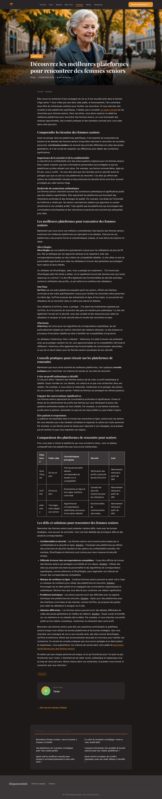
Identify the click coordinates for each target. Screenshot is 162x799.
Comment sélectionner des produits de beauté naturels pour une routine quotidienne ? (105, 749)
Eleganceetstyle (18, 783)
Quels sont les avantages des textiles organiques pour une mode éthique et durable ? (105, 759)
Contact (51, 784)
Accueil (43, 4)
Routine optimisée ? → (140, 4)
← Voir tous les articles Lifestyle (52, 707)
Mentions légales (38, 784)
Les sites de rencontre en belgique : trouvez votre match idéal (104, 740)
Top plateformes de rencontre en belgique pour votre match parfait (54, 749)
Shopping (98, 4)
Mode (88, 4)
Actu (51, 4)
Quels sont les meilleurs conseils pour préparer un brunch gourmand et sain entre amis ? (55, 759)
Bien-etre (69, 4)
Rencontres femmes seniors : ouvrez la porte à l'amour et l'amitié (56, 740)
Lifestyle (79, 4)
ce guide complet (108, 110)
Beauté (59, 4)
